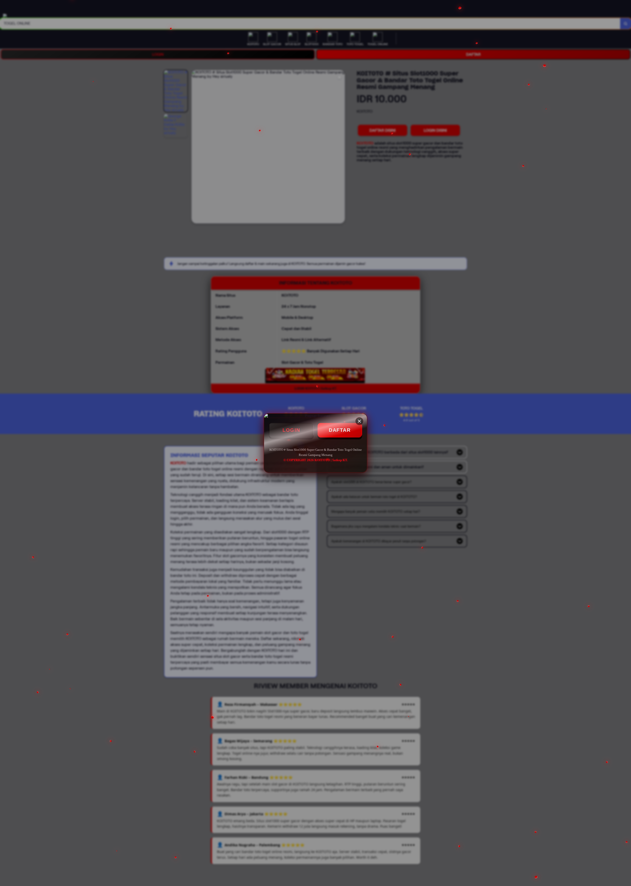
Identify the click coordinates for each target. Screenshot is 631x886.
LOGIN (291, 430)
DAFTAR (340, 430)
